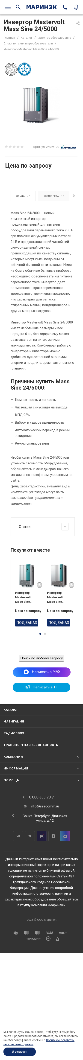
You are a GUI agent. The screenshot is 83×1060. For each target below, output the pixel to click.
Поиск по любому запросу (41, 658)
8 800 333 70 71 (42, 797)
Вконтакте (18, 836)
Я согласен (19, 1051)
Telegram (30, 836)
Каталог (11, 709)
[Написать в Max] (42, 672)
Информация (16, 768)
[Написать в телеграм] (41, 691)
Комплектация (54, 196)
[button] (40, 633)
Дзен (53, 836)
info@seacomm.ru (45, 806)
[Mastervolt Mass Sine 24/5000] (41, 105)
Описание (23, 196)
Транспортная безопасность (31, 745)
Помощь (11, 780)
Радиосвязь (15, 733)
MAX (65, 836)
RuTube (42, 836)
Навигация (14, 721)
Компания (13, 756)
